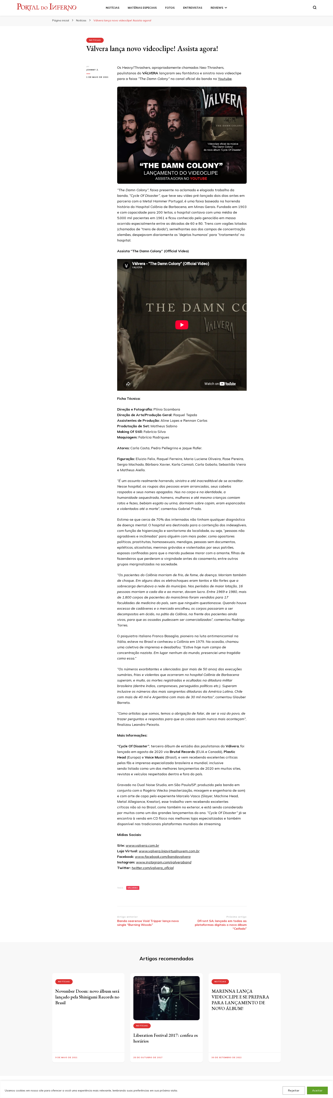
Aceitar (317, 1090)
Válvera (133, 888)
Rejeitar (293, 1090)
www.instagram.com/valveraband (163, 862)
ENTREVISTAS (192, 7)
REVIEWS (217, 7)
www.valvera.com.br (142, 845)
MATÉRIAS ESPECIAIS (142, 7)
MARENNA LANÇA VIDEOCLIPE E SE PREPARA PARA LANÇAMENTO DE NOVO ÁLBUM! (240, 999)
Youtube (225, 78)
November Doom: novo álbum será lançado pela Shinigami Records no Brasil (87, 997)
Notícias (95, 40)
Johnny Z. (92, 70)
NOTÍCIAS (112, 7)
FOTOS (170, 7)
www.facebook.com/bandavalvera (163, 856)
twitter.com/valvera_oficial (153, 868)
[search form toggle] (314, 7)
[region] (166, 1089)
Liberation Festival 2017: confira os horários (165, 1038)
